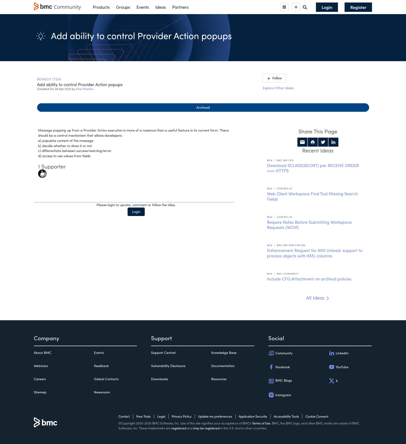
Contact (124, 416)
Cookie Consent (316, 416)
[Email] (302, 142)
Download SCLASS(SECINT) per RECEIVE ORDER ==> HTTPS (313, 168)
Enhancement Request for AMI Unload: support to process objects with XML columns (314, 253)
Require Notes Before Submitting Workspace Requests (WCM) (309, 224)
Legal (161, 416)
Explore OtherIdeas (278, 87)
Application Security (253, 416)
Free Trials (143, 416)
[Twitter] (323, 142)
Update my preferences (215, 416)
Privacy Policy (181, 416)
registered (178, 428)
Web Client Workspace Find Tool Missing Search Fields (312, 196)
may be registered (206, 428)
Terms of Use (261, 423)
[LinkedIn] (333, 142)
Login (136, 211)
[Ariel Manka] (42, 173)
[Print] (313, 142)
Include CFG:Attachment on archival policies (309, 279)
